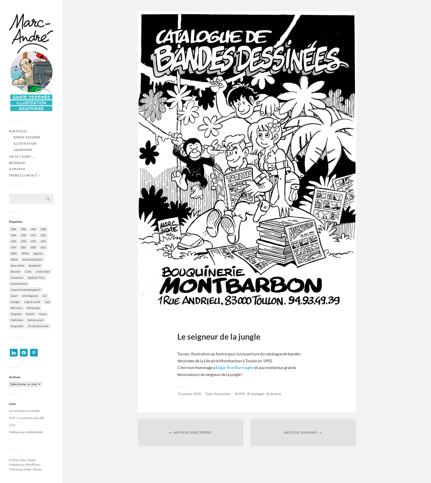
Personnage (33, 307)
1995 (33, 241)
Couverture (17, 277)
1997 (13, 247)
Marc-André (27, 460)
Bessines (15, 271)
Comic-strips (43, 271)
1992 (43, 235)
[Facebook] (24, 352)
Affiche (25, 253)
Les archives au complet (24, 411)
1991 (33, 235)
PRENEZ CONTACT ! (24, 175)
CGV (12, 425)
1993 (13, 241)
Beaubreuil (35, 265)
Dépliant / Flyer (36, 277)
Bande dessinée (26, 137)
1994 (23, 241)
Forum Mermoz (19, 283)
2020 (33, 247)
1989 (13, 235)
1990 (23, 235)
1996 (43, 241)
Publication (17, 320)
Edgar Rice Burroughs (235, 367)
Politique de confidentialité (26, 432)
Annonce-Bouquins (32, 259)
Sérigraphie (17, 326)
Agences (38, 253)
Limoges (15, 301)
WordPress (33, 464)
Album (14, 259)
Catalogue (256, 394)
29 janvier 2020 (189, 394)
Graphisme (22, 150)
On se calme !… (22, 156)
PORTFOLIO (18, 131)
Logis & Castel (32, 301)
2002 (23, 247)
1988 (43, 229)
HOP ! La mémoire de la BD (26, 418)
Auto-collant (17, 265)
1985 (13, 229)
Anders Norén (33, 469)
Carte (28, 271)
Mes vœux (16, 307)
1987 (33, 229)
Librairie (274, 394)
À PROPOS (17, 169)
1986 (23, 229)
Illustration (25, 143)
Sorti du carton (35, 320)
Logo (47, 301)
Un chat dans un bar (38, 326)
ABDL (14, 253)
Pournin (30, 314)
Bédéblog (17, 163)
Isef (44, 295)
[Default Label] (14, 352)
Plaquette (16, 314)
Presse (42, 314)
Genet (14, 295)
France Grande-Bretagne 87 (26, 289)
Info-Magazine (30, 295)
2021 (43, 247)
